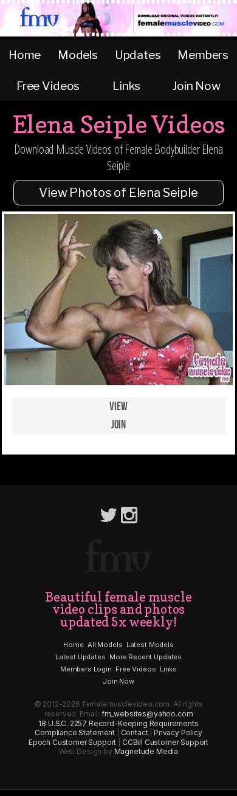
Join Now (197, 85)
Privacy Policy (178, 732)
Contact (134, 732)
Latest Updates (80, 657)
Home (25, 54)
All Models (105, 644)
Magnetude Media (146, 751)
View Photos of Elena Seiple (118, 192)
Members (202, 54)
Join (118, 425)
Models (78, 54)
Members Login (86, 669)
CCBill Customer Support (165, 742)
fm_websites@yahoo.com (147, 713)
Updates (138, 54)
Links (126, 85)
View (118, 407)
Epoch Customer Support (72, 742)
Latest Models (150, 644)
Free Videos (48, 85)
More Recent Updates (145, 657)
